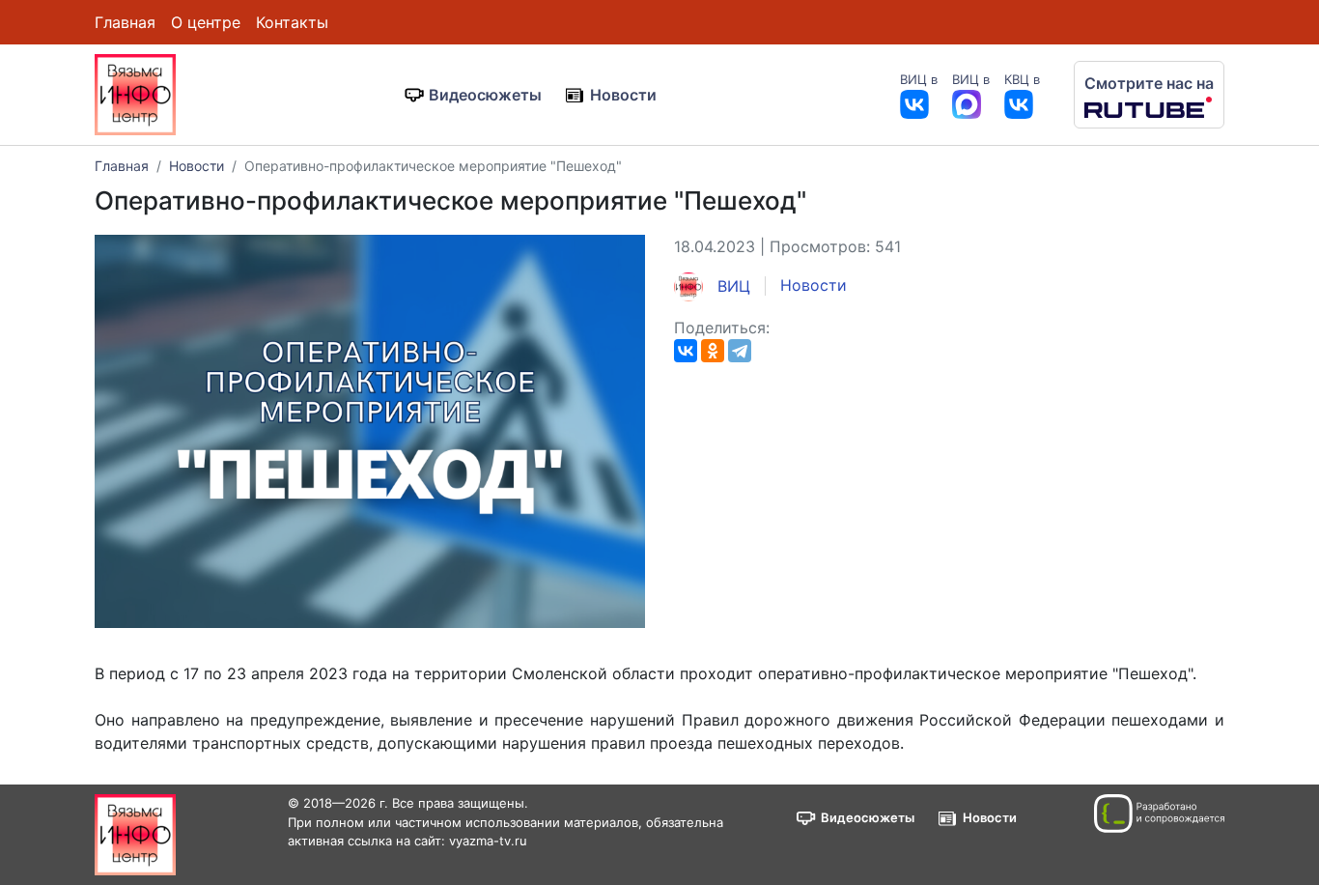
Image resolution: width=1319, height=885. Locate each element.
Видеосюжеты (485, 94)
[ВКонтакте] (685, 350)
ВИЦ (731, 286)
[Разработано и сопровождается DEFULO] (1159, 813)
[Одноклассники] (712, 350)
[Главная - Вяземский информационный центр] (135, 92)
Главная (125, 22)
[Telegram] (739, 350)
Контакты (292, 22)
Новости (623, 94)
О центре (205, 22)
